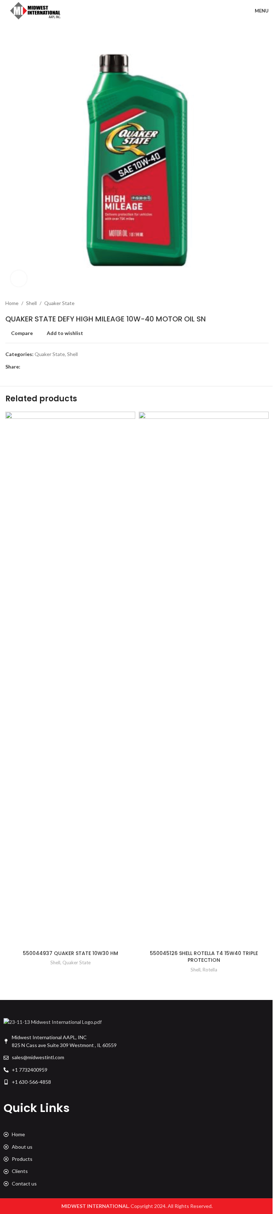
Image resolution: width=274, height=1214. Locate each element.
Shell (31, 303)
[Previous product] (247, 303)
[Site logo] (35, 10)
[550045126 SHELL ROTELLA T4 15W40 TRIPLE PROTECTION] (204, 679)
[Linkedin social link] (50, 367)
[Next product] (264, 303)
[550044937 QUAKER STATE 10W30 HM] (70, 679)
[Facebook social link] (24, 367)
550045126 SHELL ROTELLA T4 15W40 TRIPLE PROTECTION (204, 957)
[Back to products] (256, 303)
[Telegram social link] (59, 367)
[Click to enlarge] (19, 278)
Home (12, 303)
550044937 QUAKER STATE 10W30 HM (70, 953)
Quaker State (59, 303)
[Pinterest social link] (41, 367)
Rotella (210, 969)
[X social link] (33, 367)
